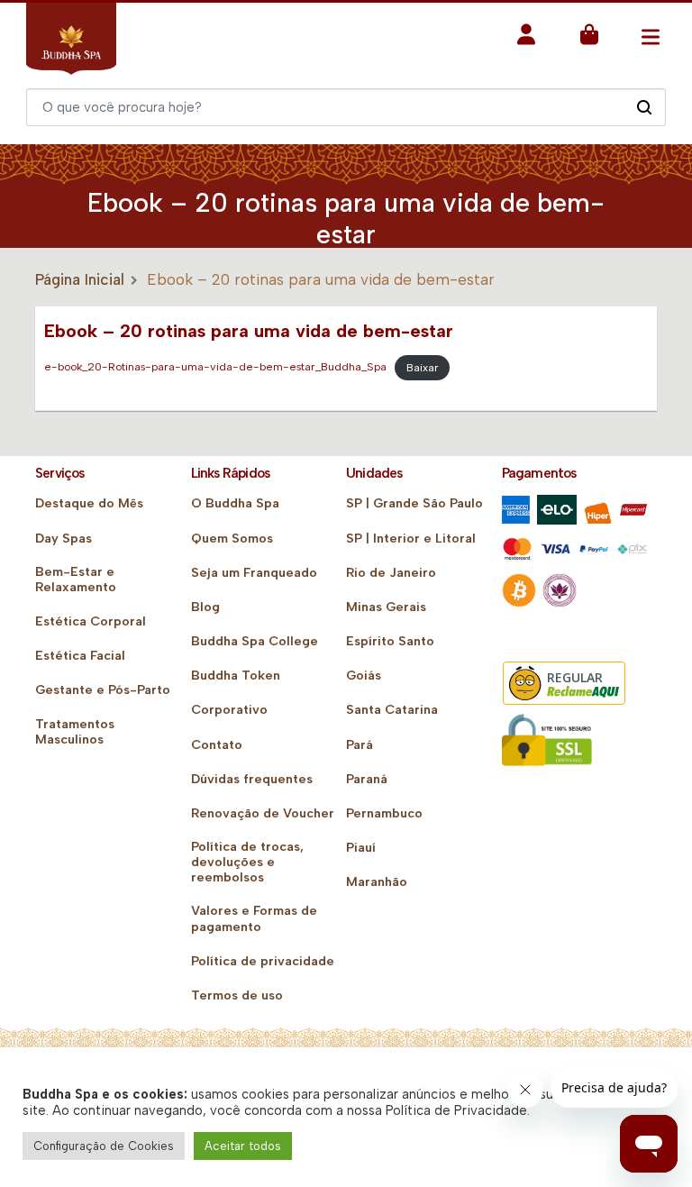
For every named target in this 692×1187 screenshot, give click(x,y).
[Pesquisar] (644, 106)
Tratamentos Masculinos (74, 732)
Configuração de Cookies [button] (103, 1146)
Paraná (366, 779)
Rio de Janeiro (391, 572)
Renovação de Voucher (262, 813)
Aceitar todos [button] (243, 1146)
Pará (359, 745)
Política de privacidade (262, 961)
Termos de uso (237, 995)
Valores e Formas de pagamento (254, 918)
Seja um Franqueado (254, 572)
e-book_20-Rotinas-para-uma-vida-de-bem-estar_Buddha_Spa (215, 367)
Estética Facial (80, 655)
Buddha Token (235, 675)
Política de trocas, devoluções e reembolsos (247, 862)
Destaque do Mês (89, 503)
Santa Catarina (392, 709)
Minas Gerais (386, 607)
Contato (216, 745)
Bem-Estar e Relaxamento (75, 579)
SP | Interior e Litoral (411, 538)
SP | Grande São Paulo (414, 503)
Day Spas (63, 538)
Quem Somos (232, 538)
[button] (526, 40)
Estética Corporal (90, 621)
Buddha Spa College (254, 641)
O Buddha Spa (235, 503)
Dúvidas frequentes (252, 779)
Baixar (422, 367)
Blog (205, 607)
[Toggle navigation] (650, 36)
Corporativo (229, 709)
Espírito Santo (390, 641)
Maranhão (376, 882)
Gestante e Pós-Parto (102, 690)
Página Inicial (79, 279)
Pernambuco (384, 813)
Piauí (361, 847)
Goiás (363, 675)
